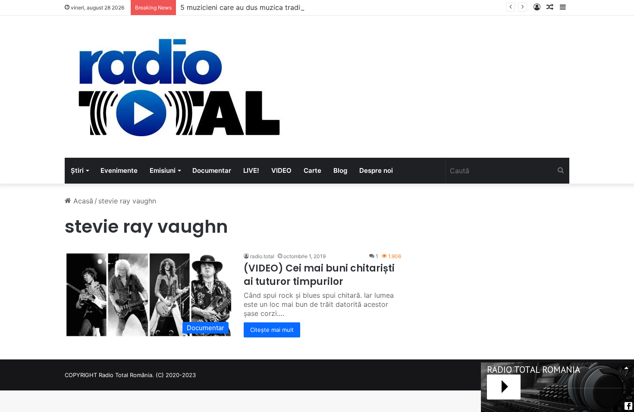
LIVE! (251, 170)
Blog (340, 170)
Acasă (82, 201)
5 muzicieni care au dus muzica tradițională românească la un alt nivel (294, 7)
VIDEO (281, 170)
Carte (312, 170)
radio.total (262, 256)
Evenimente (119, 170)
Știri (77, 170)
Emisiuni (163, 170)
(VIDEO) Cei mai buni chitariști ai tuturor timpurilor (319, 275)
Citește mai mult (272, 329)
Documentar (211, 170)
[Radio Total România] (178, 86)
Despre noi (376, 170)
